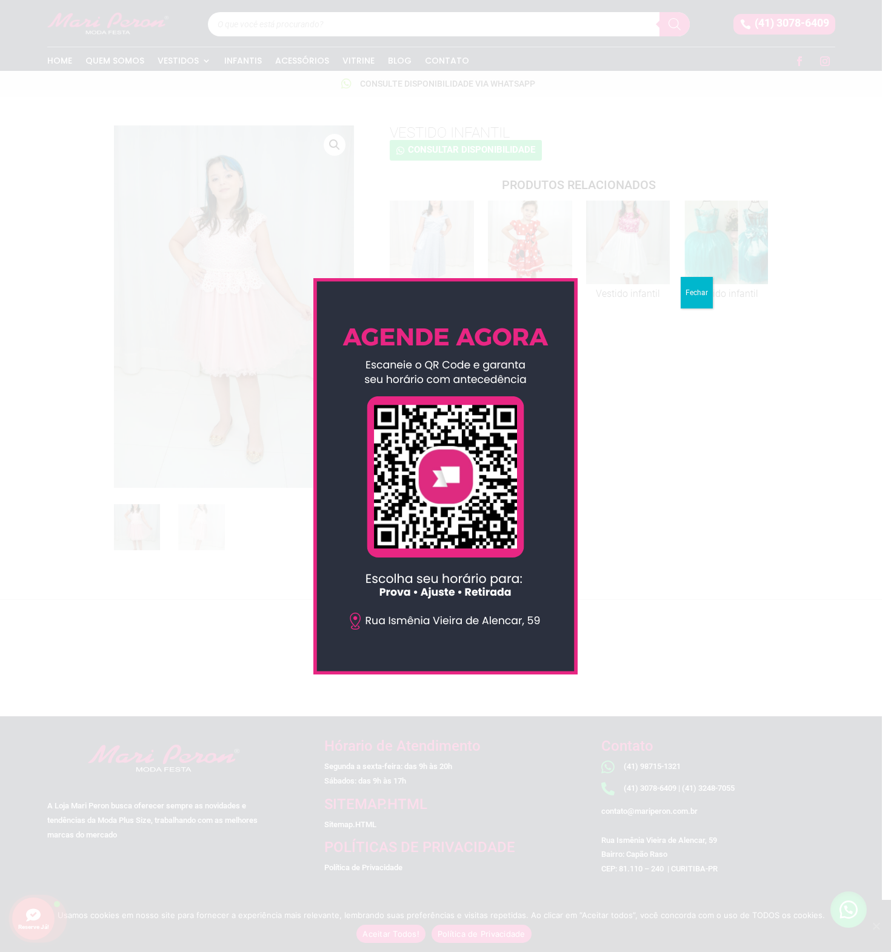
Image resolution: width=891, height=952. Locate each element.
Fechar (697, 292)
